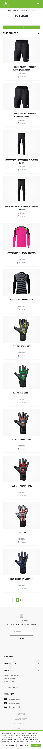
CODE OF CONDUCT (21, 719)
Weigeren (24, 745)
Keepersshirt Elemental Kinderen (21, 253)
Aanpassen (9, 745)
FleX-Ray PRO (21, 532)
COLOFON (21, 714)
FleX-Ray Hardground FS (21, 486)
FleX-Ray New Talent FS (21, 393)
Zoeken (21, 638)
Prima (36, 745)
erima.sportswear (13, 699)
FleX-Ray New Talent (21, 346)
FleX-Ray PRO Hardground (21, 579)
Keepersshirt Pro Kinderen (21, 300)
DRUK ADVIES (21, 728)
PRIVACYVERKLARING (21, 724)
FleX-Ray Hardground (21, 439)
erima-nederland (13, 707)
